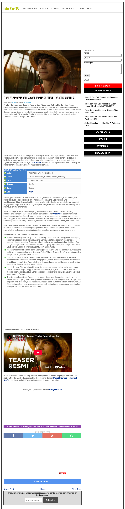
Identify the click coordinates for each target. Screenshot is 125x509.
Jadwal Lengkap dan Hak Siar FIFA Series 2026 (102, 124)
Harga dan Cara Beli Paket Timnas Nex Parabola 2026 (100, 118)
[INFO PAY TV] (12, 8)
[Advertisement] (62, 31)
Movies (29, 102)
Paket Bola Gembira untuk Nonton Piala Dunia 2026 (101, 111)
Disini (30, 192)
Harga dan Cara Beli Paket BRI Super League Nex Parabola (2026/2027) (100, 105)
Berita (25, 102)
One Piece (36, 162)
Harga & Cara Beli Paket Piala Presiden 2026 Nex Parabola (101, 98)
